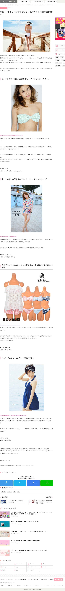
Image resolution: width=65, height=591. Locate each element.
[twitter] (19, 483)
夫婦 (17, 567)
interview (37, 1)
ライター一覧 (10, 579)
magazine (24, 1)
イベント (32, 570)
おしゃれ (34, 62)
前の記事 (5, 497)
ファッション (4, 7)
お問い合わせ (44, 579)
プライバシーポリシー (21, 579)
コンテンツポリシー (33, 579)
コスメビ (47, 585)
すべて (4, 563)
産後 (62, 57)
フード (4, 567)
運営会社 (52, 579)
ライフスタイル (33, 567)
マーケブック (18, 585)
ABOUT (3, 579)
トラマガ (10, 585)
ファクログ (61, 585)
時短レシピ (58, 62)
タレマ (54, 585)
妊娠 (57, 57)
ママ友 (44, 567)
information (51, 1)
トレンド (30, 55)
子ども (44, 563)
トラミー (3, 585)
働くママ (58, 65)
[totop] (32, 575)
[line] (46, 483)
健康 (39, 154)
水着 (18, 491)
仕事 (4, 570)
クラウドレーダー (38, 585)
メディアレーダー (28, 585)
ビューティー (32, 563)
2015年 (3, 491)
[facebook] (6, 483)
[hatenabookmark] (33, 483)
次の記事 (49, 497)
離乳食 (57, 60)
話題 (17, 570)
